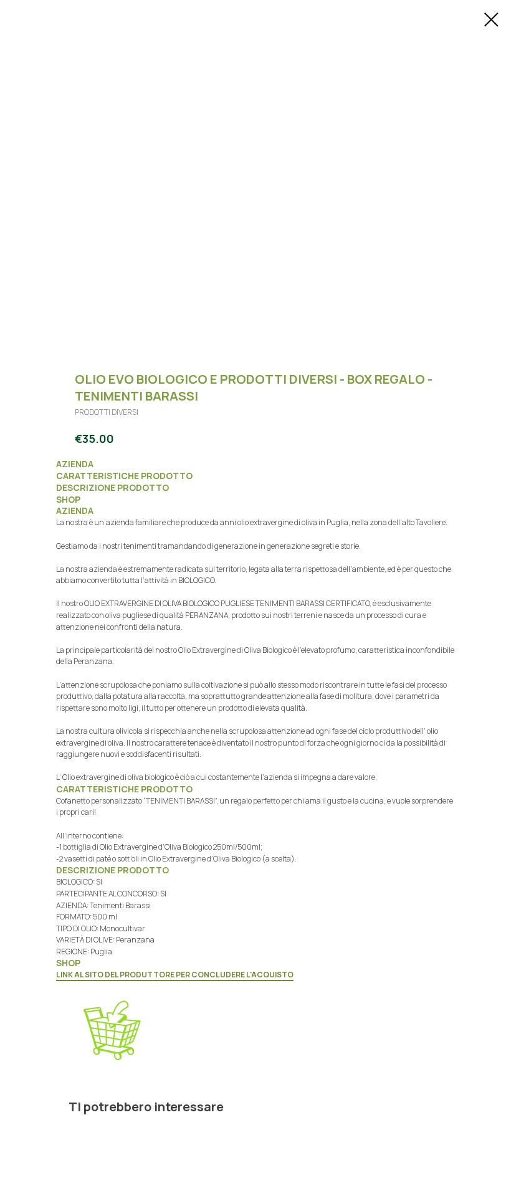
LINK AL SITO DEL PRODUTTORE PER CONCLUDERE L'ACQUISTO (175, 974)
